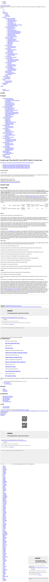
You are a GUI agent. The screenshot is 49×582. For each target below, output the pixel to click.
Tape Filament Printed (12, 70)
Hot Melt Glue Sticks (12, 73)
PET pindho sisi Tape (12, 35)
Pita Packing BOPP (11, 19)
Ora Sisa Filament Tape (12, 69)
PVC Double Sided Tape (12, 36)
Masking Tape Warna (12, 39)
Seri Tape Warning (8, 58)
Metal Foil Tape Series (9, 52)
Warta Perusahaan (8, 80)
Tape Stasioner (10, 22)
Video (6, 14)
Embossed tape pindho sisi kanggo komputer (16, 352)
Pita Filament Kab (11, 67)
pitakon (47, 378)
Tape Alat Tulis (39, 196)
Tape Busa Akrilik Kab (12, 49)
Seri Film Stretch (8, 71)
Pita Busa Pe (27, 410)
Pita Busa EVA (10, 50)
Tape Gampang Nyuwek (12, 25)
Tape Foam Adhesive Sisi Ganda (18, 410)
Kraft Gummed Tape (11, 46)
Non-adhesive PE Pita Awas (13, 60)
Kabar (4, 79)
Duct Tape (10, 63)
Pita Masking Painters (34, 410)
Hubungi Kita (5, 83)
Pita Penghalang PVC (12, 61)
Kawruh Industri (8, 82)
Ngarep (4, 11)
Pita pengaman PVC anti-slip (13, 59)
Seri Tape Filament (8, 66)
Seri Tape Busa (8, 48)
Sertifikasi (7, 15)
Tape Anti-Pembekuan (12, 23)
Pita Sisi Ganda (10, 29)
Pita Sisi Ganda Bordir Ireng (12, 343)
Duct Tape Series (8, 62)
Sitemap (27, 409)
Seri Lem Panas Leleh (9, 72)
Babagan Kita (5, 12)
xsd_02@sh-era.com (8, 383)
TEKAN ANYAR (6, 76)
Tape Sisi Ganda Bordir (12, 30)
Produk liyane (8, 77)
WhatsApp (2, 415)
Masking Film (10, 42)
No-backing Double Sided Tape (14, 33)
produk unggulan (6, 90)
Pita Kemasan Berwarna (12, 20)
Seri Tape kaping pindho (10, 27)
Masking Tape (10, 43)
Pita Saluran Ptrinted (11, 64)
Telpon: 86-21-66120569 (5, 5)
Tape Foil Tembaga (11, 55)
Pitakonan (5, 84)
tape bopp (11, 231)
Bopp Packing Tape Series (10, 18)
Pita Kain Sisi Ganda (12, 28)
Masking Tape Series (9, 37)
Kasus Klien (7, 16)
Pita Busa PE (10, 51)
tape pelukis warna (42, 410)
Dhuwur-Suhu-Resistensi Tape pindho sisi (15, 362)
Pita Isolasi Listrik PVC (12, 57)
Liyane (6, 75)
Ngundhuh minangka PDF (15, 182)
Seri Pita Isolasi (8, 56)
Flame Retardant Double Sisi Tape (14, 31)
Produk (4, 17)
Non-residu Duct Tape (12, 65)
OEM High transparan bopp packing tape (13, 305)
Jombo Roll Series (8, 74)
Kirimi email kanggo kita (5, 182)
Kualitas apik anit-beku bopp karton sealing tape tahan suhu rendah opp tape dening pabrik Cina (23, 306)
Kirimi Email (2, 414)
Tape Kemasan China (31, 196)
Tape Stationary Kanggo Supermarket (15, 24)
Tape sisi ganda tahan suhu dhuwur (14, 32)
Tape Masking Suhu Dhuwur (13, 41)
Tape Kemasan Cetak (12, 21)
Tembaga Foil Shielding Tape (6, 410)
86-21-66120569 (7, 382)
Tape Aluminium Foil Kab (13, 53)
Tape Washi (10, 44)
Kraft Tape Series (8, 45)
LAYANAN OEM (6, 78)
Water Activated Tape (12, 47)
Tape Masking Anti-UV (12, 38)
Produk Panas (22, 409)
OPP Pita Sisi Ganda (11, 34)
